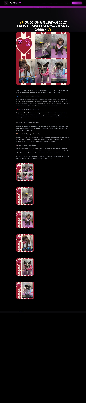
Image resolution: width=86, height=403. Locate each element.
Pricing (44, 3)
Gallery (50, 3)
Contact (67, 3)
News (61, 3)
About (56, 3)
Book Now (77, 3)
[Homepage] (12, 3)
